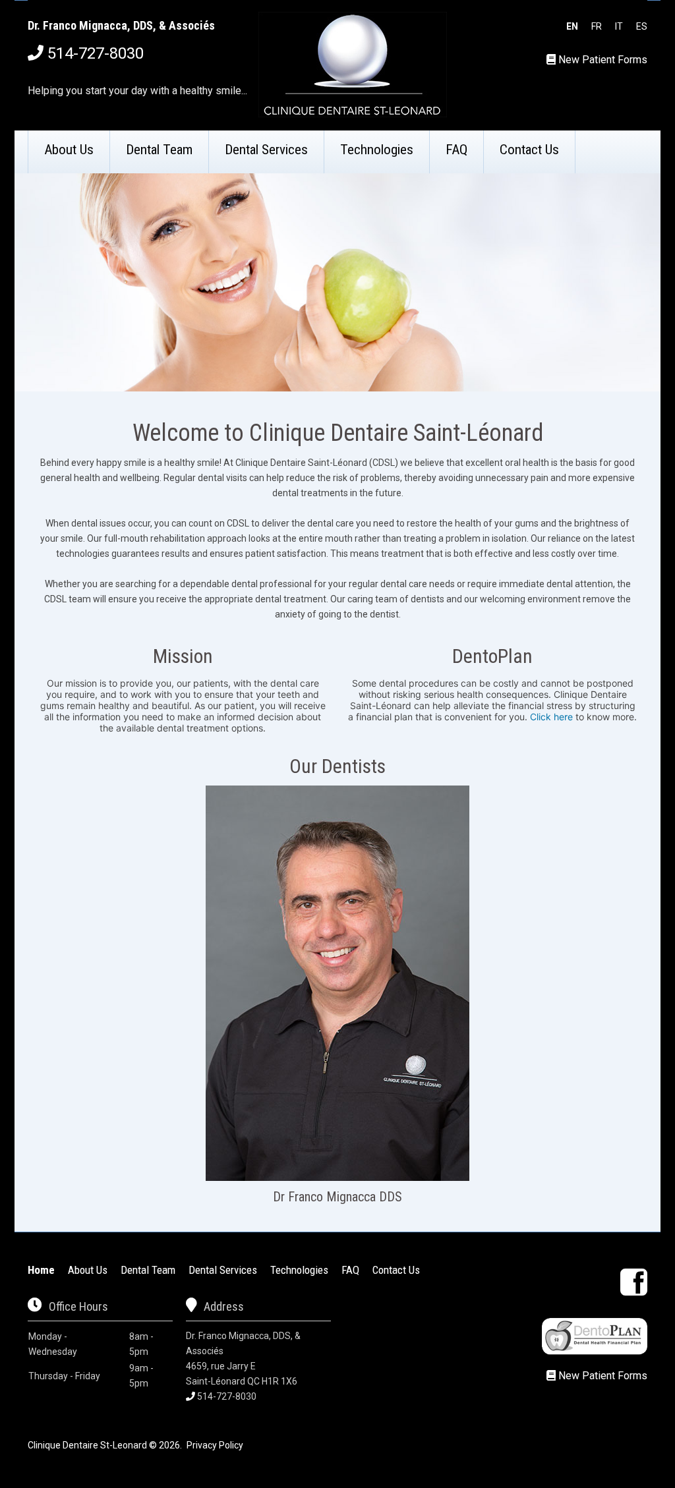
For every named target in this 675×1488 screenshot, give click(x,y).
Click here (551, 716)
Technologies (376, 149)
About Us (69, 149)
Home (41, 1269)
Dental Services (266, 149)
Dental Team (159, 149)
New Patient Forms (602, 59)
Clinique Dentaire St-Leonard (87, 1445)
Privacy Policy (215, 1445)
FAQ (456, 149)
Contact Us (529, 149)
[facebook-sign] (633, 1282)
